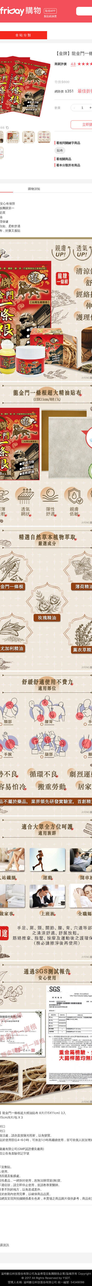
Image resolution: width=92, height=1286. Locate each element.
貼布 (60, 150)
